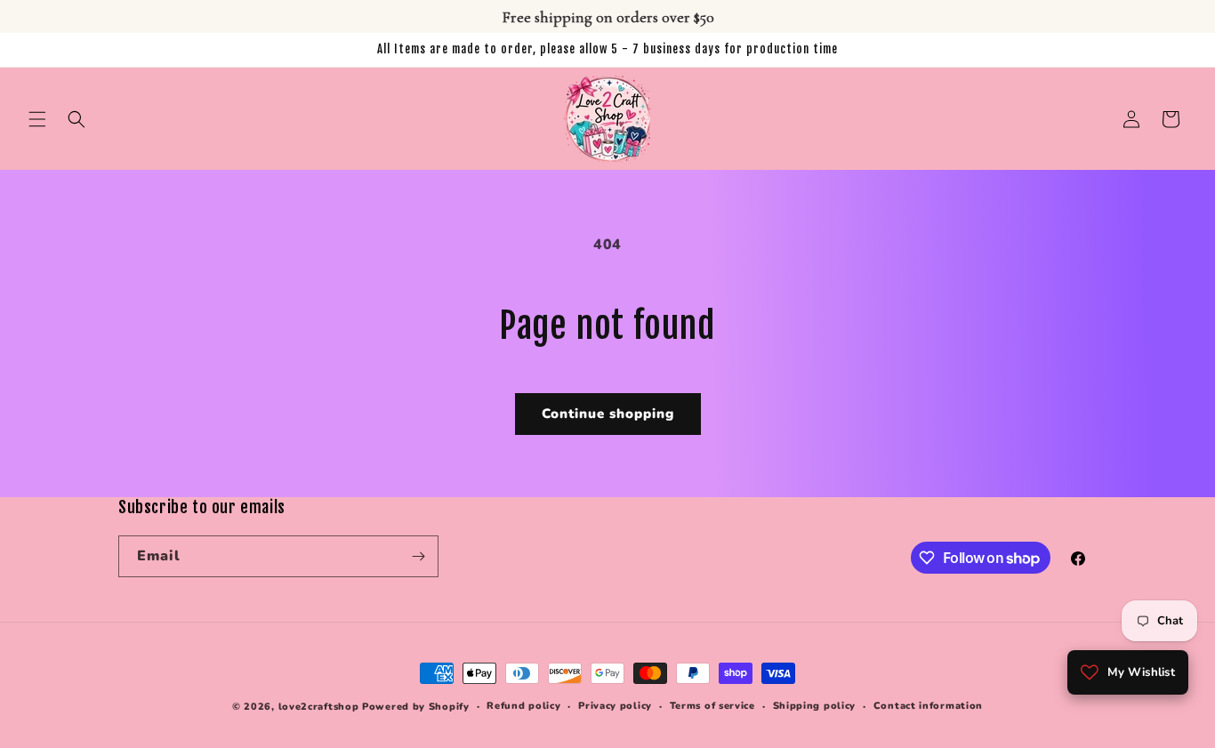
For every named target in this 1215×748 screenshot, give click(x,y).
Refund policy (523, 705)
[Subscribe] (418, 556)
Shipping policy (815, 705)
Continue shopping (608, 413)
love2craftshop (318, 706)
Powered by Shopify (416, 706)
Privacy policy (615, 705)
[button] (37, 119)
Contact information (928, 705)
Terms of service (712, 705)
